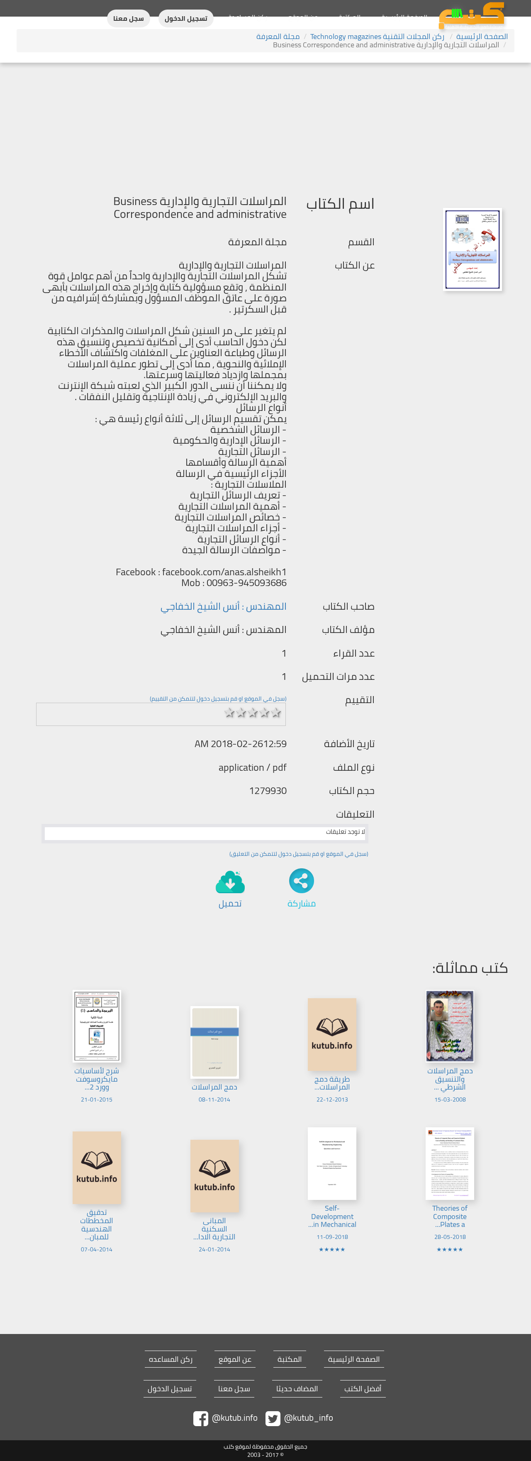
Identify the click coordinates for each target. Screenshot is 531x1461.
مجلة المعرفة (278, 36)
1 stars (229, 712)
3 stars (252, 712)
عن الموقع (303, 17)
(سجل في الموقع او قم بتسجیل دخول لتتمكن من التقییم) (218, 698)
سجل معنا (128, 18)
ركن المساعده (170, 1359)
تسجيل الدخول (186, 18)
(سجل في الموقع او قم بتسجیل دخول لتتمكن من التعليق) (298, 853)
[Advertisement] (265, 125)
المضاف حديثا (297, 1388)
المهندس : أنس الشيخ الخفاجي (224, 606)
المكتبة (349, 17)
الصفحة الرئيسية (404, 17)
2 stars (241, 712)
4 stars (264, 712)
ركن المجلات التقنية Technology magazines (378, 36)
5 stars (276, 712)
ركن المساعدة (248, 17)
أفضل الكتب (363, 1388)
